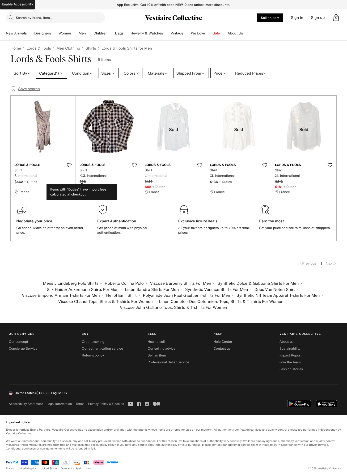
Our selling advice (161, 348)
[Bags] (127, 33)
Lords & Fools (38, 48)
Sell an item (270, 17)
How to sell (156, 341)
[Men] (90, 33)
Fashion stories (291, 369)
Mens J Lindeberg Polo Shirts (70, 283)
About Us (235, 33)
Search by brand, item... (34, 17)
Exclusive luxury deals (197, 221)
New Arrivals (16, 33)
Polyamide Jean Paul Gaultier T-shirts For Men (186, 295)
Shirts (90, 48)
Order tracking (93, 341)
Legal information (59, 404)
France (10, 468)
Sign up (318, 17)
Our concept (18, 341)
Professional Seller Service (168, 362)
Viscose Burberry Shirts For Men (180, 283)
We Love (198, 33)
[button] (336, 17)
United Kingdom (28, 468)
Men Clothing (68, 48)
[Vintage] (187, 33)
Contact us (222, 348)
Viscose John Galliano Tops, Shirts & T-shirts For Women (173, 307)
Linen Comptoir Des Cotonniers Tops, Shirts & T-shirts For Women (221, 302)
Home (16, 48)
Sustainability (289, 348)
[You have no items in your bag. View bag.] (336, 17)
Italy (88, 468)
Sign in (297, 17)
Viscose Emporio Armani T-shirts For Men (61, 295)
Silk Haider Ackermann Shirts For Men (82, 290)
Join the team (290, 362)
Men (82, 33)
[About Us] (247, 33)
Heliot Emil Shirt (121, 295)
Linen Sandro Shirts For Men (152, 290)
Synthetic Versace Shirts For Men (216, 290)
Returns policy (93, 355)
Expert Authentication (116, 221)
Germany (66, 468)
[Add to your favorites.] (69, 165)
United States (49, 468)
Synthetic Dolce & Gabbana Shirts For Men (258, 283)
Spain (78, 468)
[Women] (75, 33)
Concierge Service (23, 348)
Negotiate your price (34, 221)
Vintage (176, 33)
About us (286, 341)
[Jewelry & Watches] (167, 33)
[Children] (111, 33)
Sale (216, 33)
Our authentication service (102, 348)
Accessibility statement (26, 404)
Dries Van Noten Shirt (274, 290)
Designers (42, 33)
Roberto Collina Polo (124, 283)
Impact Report (290, 355)
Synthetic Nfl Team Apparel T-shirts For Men (278, 295)
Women (65, 33)
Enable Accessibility (17, 4)
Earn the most (271, 221)
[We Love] (209, 33)
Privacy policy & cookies (106, 404)
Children (100, 33)
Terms (80, 404)
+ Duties (30, 181)
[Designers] (55, 33)
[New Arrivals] (30, 33)
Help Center (223, 341)
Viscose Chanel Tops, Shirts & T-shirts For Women (105, 302)
